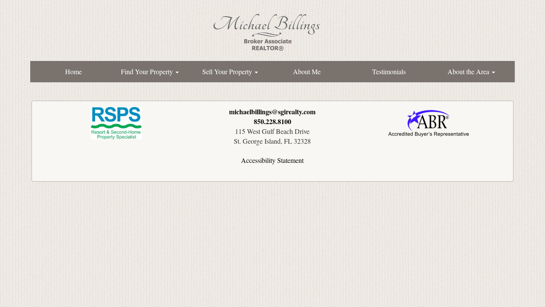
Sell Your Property (228, 71)
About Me (307, 71)
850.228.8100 (272, 121)
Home (73, 71)
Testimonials (389, 71)
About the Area (469, 71)
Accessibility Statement (272, 160)
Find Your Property (148, 71)
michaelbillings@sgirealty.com (272, 111)
